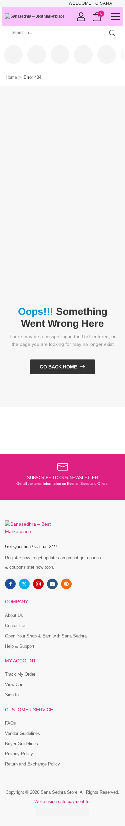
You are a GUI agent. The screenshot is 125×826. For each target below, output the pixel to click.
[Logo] (34, 16)
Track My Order (20, 674)
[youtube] (52, 584)
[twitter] (24, 584)
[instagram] (38, 584)
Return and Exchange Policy (32, 763)
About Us (14, 615)
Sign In (12, 694)
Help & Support (19, 646)
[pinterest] (66, 584)
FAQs (10, 723)
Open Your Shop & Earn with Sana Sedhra (46, 635)
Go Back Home (58, 366)
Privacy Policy (19, 753)
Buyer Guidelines (21, 743)
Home (11, 77)
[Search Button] (112, 33)
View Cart (14, 684)
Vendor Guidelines (22, 733)
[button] (115, 16)
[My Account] (81, 16)
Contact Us (16, 625)
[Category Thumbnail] (13, 54)
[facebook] (10, 584)
